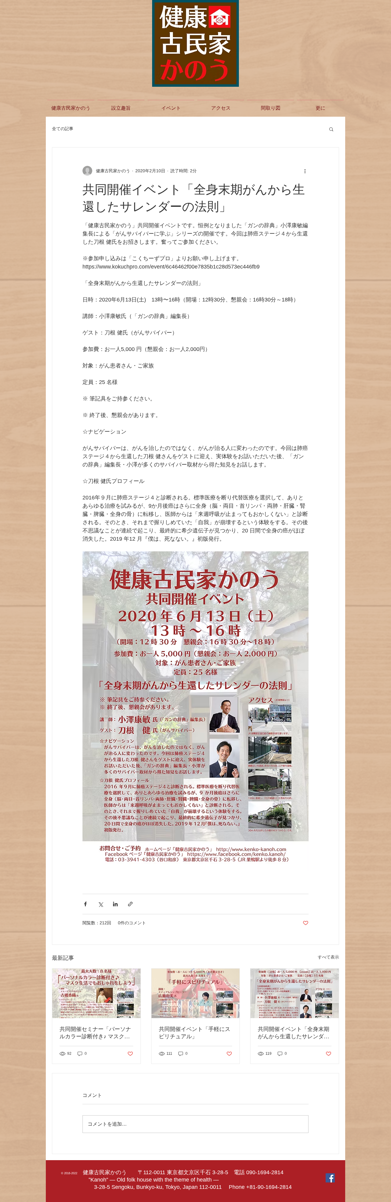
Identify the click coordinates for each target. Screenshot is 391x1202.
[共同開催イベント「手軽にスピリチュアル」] (196, 993)
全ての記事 (62, 128)
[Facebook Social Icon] (330, 1177)
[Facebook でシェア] (85, 904)
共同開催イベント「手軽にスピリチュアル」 (194, 1032)
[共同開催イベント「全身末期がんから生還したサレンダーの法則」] (294, 993)
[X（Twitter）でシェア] (100, 904)
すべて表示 (328, 957)
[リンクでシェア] (130, 904)
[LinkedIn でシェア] (115, 904)
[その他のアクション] (305, 170)
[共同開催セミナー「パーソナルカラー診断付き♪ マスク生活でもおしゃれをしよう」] (96, 993)
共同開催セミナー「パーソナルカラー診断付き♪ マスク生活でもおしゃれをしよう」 (95, 1033)
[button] (331, 128)
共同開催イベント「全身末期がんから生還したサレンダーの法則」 (293, 1033)
